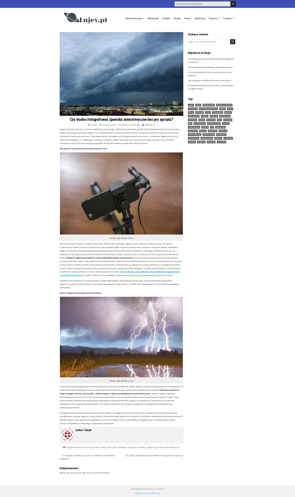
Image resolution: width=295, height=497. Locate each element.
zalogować (75, 472)
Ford (208, 112)
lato (219, 119)
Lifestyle (166, 18)
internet (213, 116)
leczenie (228, 119)
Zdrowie (177, 18)
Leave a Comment (131, 125)
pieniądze (220, 127)
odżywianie (194, 127)
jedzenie (192, 119)
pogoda (132, 447)
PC (212, 127)
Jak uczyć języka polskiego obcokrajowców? (210, 67)
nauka (226, 123)
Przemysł (213, 18)
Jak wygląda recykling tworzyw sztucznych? (210, 80)
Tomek (93, 125)
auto (198, 105)
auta (191, 105)
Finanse (187, 18)
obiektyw (122, 447)
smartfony (194, 138)
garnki (228, 112)
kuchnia (211, 119)
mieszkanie (199, 123)
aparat (77, 447)
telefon (218, 138)
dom (230, 108)
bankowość (208, 105)
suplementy (206, 138)
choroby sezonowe (208, 108)
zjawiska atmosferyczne (167, 447)
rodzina (223, 131)
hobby (103, 447)
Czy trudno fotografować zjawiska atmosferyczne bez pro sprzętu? (121, 119)
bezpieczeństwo (224, 105)
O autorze (227, 18)
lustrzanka (112, 447)
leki (190, 123)
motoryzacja (214, 123)
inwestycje (225, 116)
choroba (193, 108)
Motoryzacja (153, 18)
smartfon (141, 447)
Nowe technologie (134, 18)
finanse (199, 112)
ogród (205, 127)
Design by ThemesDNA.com (147, 493)
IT (154, 124)
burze (85, 447)
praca (203, 131)
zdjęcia (151, 447)
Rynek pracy (200, 18)
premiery (212, 131)
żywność (221, 142)
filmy (191, 112)
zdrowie (211, 142)
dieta (222, 108)
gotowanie (194, 116)
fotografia (94, 447)
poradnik (193, 131)
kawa (201, 119)
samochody (195, 134)
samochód (208, 134)
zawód (192, 142)
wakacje (228, 138)
